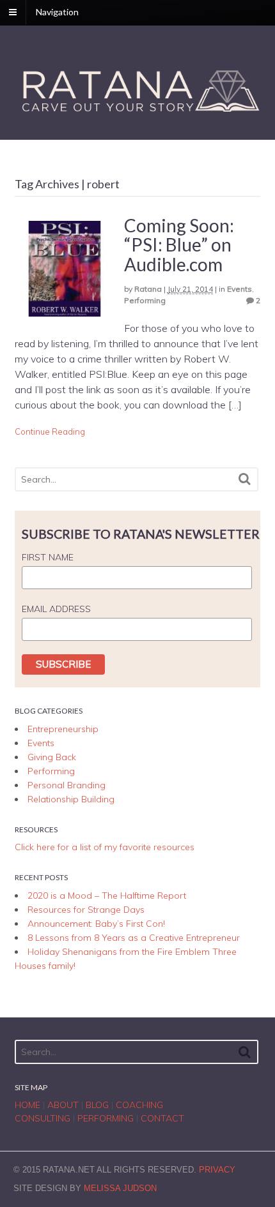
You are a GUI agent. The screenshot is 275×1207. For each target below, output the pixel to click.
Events (239, 289)
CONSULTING (42, 1118)
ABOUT (63, 1105)
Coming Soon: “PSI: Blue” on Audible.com (179, 245)
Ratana (148, 289)
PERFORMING (105, 1118)
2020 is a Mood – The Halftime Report (107, 895)
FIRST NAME (48, 557)
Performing (145, 300)
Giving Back (52, 757)
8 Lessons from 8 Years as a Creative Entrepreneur (134, 937)
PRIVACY (217, 1169)
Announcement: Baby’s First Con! (96, 923)
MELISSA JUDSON (120, 1188)
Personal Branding (67, 785)
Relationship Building (71, 799)
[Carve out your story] (138, 113)
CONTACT (162, 1118)
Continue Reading (50, 431)
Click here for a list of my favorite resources (104, 847)
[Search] (245, 479)
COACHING (139, 1105)
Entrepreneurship (63, 729)
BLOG (97, 1105)
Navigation (57, 11)
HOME (27, 1105)
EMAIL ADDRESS (56, 609)
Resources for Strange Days (86, 909)
